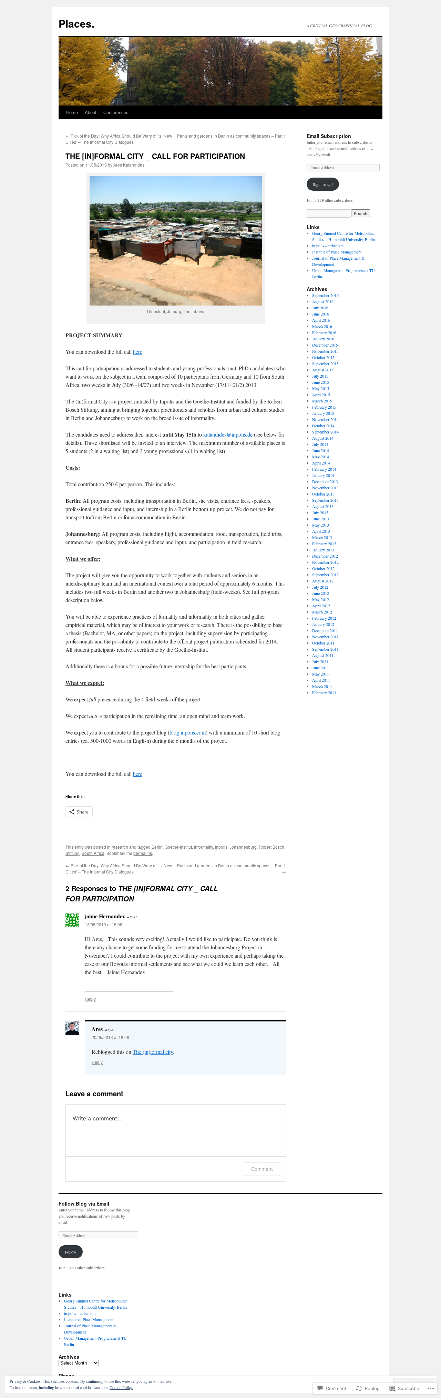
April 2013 (321, 531)
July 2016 (320, 307)
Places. (76, 23)
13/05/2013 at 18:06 (103, 924)
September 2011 (325, 649)
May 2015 (320, 388)
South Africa (93, 853)
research (120, 847)
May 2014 (320, 456)
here (137, 351)
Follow (70, 1252)
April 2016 (321, 320)
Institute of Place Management (336, 251)
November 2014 (325, 419)
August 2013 (323, 506)
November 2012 (325, 562)
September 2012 (325, 574)
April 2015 (321, 394)
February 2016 (324, 332)
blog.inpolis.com (188, 732)
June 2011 (320, 667)
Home (72, 112)
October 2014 (323, 425)
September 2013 (325, 500)
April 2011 (321, 680)
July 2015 (320, 376)
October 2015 (323, 357)
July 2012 (320, 587)
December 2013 (325, 481)
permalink (142, 853)
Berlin (157, 847)
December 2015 (325, 345)
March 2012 (322, 612)
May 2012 (320, 599)
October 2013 (323, 494)
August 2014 (323, 438)
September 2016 (325, 295)
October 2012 (323, 568)
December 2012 (325, 556)
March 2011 (322, 686)
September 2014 (325, 432)
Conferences (116, 112)
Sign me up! (323, 184)
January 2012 (323, 624)
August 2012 (323, 580)
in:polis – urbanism (327, 245)
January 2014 (323, 475)
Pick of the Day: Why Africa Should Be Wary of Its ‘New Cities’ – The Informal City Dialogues (118, 139)
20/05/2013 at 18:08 (110, 1037)
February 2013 (324, 543)
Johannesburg (243, 847)
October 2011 (323, 643)
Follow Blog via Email (84, 1203)
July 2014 (320, 444)
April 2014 (321, 463)
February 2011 (324, 692)
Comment (262, 1169)
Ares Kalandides (128, 165)
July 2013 (320, 512)
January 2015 (323, 413)
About (90, 112)
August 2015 (323, 369)
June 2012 (320, 593)
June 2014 (320, 450)
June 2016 (320, 314)
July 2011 (320, 661)
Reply (90, 999)
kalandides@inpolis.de (228, 434)
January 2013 (323, 549)
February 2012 (324, 618)
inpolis (221, 847)
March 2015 (322, 400)
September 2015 (325, 363)
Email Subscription (329, 135)
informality (203, 847)
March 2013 (322, 537)
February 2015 (324, 407)
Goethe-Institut (178, 847)
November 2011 (325, 636)
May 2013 (320, 525)
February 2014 (324, 469)
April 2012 (321, 605)
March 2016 (322, 326)
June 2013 (320, 518)
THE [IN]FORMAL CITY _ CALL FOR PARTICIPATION (155, 156)
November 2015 (325, 351)
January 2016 (323, 338)
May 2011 (320, 674)
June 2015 (320, 382)
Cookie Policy (121, 1387)
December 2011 (325, 630)
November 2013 (325, 487)
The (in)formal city (153, 1051)
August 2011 (323, 655)
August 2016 (323, 301)
